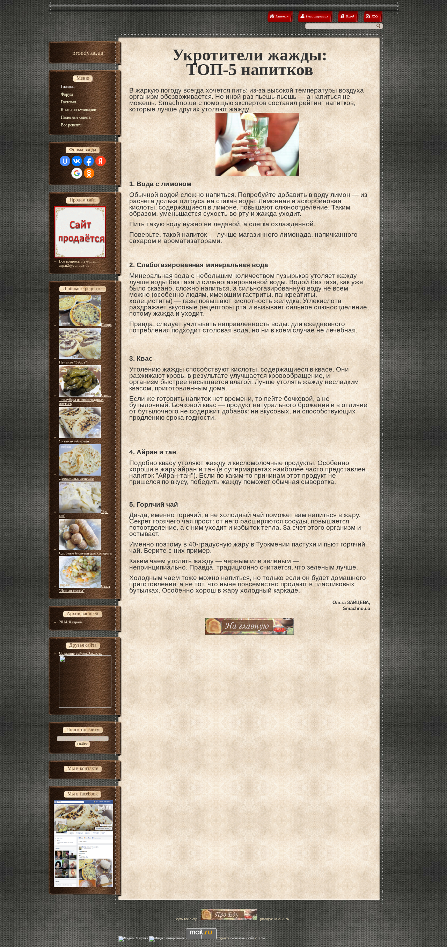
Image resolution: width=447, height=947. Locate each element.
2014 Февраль (70, 622)
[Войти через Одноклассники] (89, 173)
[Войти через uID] (65, 161)
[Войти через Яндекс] (100, 161)
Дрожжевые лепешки (76, 478)
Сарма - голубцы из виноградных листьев (85, 399)
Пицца (106, 325)
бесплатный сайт (242, 938)
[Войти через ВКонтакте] (77, 161)
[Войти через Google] (76, 173)
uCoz (261, 938)
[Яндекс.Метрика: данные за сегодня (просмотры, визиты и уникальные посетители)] (133, 939)
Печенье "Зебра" (73, 362)
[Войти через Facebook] (88, 161)
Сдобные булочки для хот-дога (85, 553)
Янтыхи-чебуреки (74, 441)
